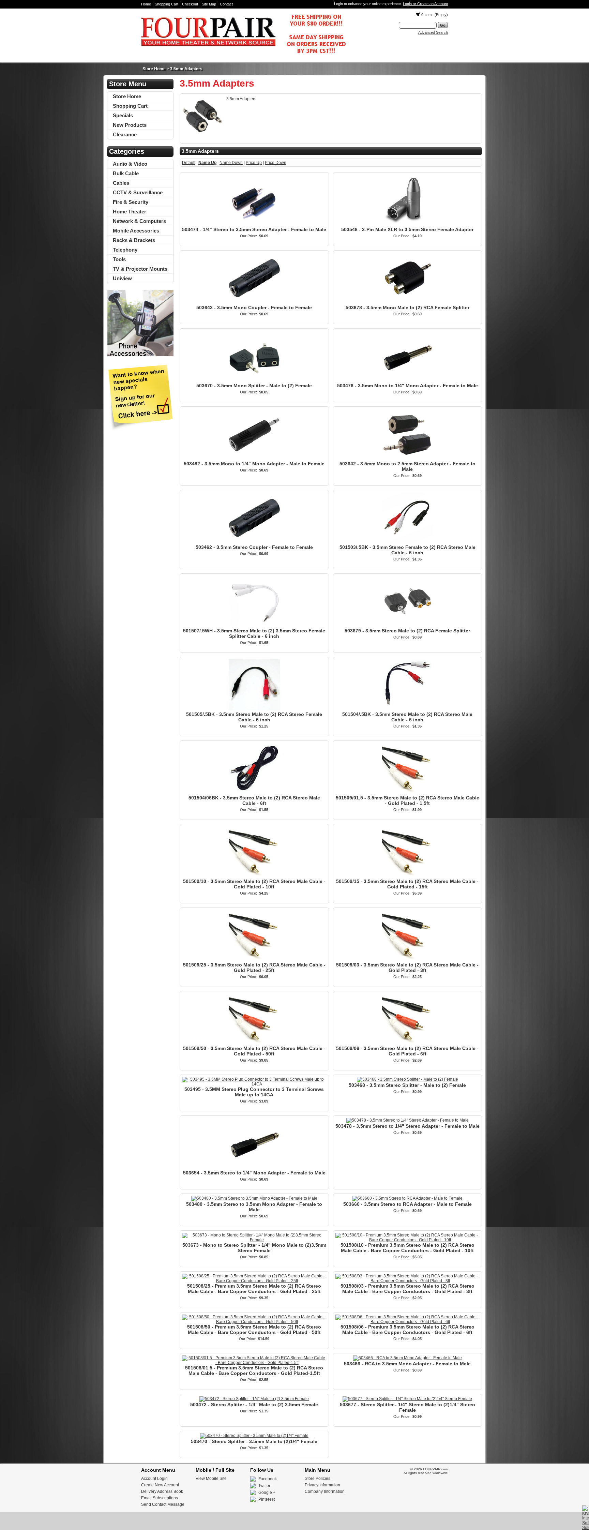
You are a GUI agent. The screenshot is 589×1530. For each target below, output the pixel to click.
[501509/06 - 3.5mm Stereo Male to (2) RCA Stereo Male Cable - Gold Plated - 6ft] (407, 1043)
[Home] (243, 54)
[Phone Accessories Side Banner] (140, 355)
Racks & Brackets (134, 240)
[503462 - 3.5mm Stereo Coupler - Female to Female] (254, 542)
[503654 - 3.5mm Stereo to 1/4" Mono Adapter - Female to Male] (254, 1167)
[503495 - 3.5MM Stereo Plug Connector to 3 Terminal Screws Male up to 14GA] (254, 1084)
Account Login (154, 1478)
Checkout (190, 4)
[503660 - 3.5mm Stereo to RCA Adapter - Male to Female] (407, 1198)
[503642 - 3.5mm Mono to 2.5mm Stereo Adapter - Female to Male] (407, 458)
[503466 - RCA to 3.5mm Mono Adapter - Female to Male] (407, 1357)
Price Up (254, 162)
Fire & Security (130, 202)
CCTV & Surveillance (138, 192)
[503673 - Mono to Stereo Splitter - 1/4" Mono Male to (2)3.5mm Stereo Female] (254, 1240)
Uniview (122, 278)
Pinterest (266, 1499)
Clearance (125, 134)
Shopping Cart (166, 4)
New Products (130, 125)
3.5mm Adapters (186, 68)
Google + (266, 1492)
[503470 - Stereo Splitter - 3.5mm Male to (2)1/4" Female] (254, 1435)
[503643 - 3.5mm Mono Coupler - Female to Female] (254, 302)
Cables (121, 183)
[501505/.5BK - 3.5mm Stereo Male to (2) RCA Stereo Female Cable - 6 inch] (254, 709)
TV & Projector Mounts (140, 269)
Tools (119, 259)
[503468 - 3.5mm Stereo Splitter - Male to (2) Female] (407, 1079)
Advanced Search (433, 32)
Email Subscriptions (159, 1498)
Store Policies (317, 1478)
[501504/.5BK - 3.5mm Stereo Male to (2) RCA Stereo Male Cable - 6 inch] (407, 709)
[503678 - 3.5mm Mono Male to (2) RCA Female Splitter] (407, 302)
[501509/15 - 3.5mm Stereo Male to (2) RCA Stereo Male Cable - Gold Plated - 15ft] (407, 876)
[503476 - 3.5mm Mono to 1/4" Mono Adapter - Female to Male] (407, 380)
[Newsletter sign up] (140, 429)
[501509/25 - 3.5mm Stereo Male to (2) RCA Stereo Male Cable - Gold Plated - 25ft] (254, 959)
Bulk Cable (126, 173)
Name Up (207, 162)
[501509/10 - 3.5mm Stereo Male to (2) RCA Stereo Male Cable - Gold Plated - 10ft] (254, 876)
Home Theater (129, 211)
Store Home (154, 68)
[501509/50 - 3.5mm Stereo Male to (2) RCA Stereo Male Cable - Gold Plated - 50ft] (254, 1043)
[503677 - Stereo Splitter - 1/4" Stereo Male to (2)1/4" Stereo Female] (407, 1398)
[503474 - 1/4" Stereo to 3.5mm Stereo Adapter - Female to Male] (254, 224)
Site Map (209, 4)
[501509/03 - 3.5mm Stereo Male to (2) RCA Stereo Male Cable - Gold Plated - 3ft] (407, 959)
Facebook (267, 1478)
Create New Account (160, 1485)
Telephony (125, 250)
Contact (226, 4)
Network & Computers (139, 221)
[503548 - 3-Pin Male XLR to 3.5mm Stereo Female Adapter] (407, 224)
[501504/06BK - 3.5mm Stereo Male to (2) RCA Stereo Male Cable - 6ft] (254, 792)
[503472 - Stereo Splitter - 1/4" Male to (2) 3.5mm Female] (254, 1398)
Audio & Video (130, 164)
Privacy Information (322, 1485)
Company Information (325, 1491)
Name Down (231, 162)
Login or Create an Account (425, 4)
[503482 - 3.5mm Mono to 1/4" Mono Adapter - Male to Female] (254, 458)
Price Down (275, 162)
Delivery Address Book (162, 1491)
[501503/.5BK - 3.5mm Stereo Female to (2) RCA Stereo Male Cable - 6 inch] (407, 542)
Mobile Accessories (136, 231)
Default (188, 162)
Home (146, 4)
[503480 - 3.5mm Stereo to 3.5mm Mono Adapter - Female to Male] (254, 1198)
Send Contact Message (162, 1504)
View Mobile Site (211, 1478)
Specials (123, 115)
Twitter (264, 1485)
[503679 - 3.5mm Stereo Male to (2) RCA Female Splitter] (407, 625)
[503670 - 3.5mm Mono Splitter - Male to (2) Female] (254, 380)
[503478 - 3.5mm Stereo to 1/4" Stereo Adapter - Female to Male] (407, 1120)
